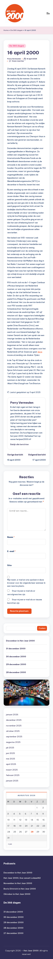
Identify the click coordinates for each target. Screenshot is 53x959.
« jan (10, 844)
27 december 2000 (13, 933)
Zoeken (42, 628)
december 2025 (13, 720)
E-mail (11, 551)
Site (9, 565)
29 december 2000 (16, 664)
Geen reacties (18, 61)
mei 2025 (10, 758)
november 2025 (13, 725)
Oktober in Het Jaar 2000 (17, 894)
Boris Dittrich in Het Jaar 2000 (20, 888)
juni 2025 (10, 753)
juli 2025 (10, 747)
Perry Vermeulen (21, 402)
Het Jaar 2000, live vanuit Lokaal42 (22, 878)
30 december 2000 (16, 656)
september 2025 (14, 736)
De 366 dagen (16, 30)
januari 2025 (12, 780)
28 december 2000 (16, 672)
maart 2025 (12, 769)
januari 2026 (12, 714)
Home (6, 30)
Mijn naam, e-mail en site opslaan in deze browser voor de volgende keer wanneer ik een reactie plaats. (26, 583)
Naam (11, 537)
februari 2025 (12, 775)
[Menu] (48, 13)
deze (40, 352)
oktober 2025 (13, 731)
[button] (19, 444)
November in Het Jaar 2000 (18, 883)
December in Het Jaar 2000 (20, 640)
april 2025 (11, 764)
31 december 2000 (15, 648)
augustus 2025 (13, 742)
